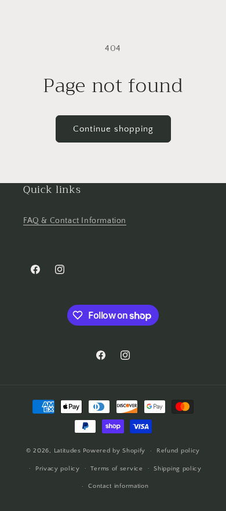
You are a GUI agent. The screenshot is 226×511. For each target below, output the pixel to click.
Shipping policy (178, 468)
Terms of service (116, 468)
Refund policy (178, 450)
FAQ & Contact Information (74, 220)
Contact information (118, 486)
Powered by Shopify (114, 450)
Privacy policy (57, 468)
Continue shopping (113, 129)
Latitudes (67, 450)
